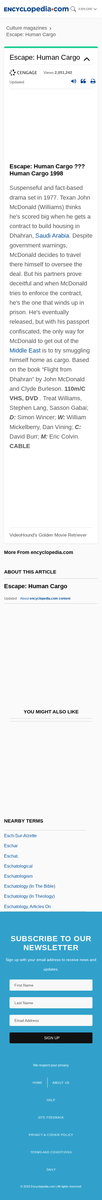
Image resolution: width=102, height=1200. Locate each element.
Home (37, 1082)
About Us (60, 1082)
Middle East (25, 350)
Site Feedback (51, 1117)
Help (51, 1100)
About (45, 598)
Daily (51, 1169)
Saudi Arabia (52, 235)
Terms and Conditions (51, 1152)
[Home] (36, 8)
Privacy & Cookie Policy (51, 1134)
